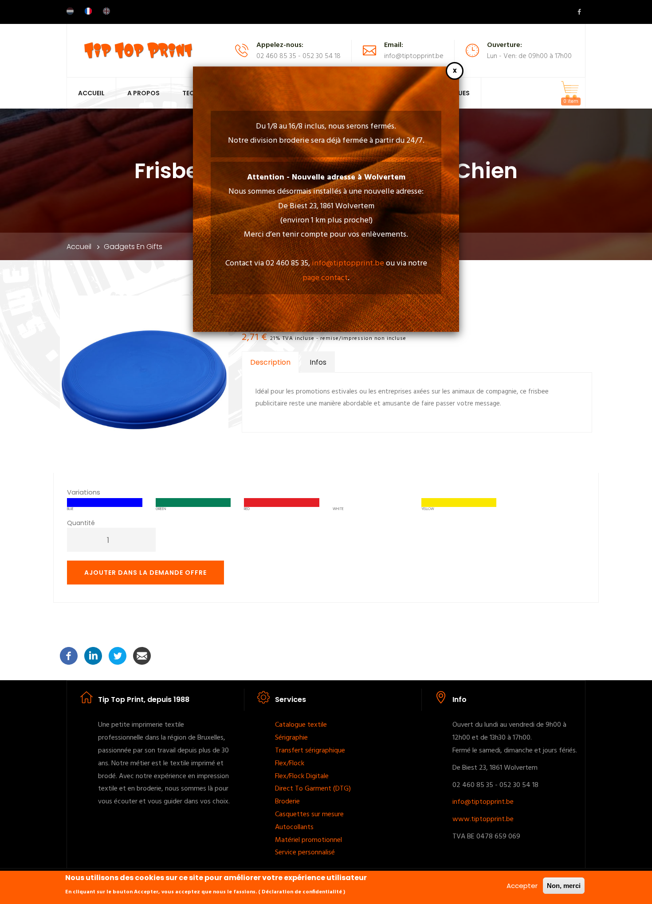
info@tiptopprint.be (348, 263)
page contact (325, 278)
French (88, 11)
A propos (143, 93)
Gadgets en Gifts (133, 247)
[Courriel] (142, 655)
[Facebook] (69, 655)
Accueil (91, 93)
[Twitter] (117, 655)
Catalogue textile (302, 725)
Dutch (70, 11)
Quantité (81, 522)
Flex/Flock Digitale (302, 776)
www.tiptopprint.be (483, 819)
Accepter (522, 885)
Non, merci (564, 885)
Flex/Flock (290, 763)
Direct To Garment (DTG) (313, 789)
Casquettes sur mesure (310, 814)
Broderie (287, 801)
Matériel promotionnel (309, 840)
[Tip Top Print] (138, 50)
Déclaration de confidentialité (301, 892)
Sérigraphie (291, 738)
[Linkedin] (93, 655)
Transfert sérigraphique (311, 750)
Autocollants (294, 827)
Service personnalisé (305, 852)
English (106, 11)
